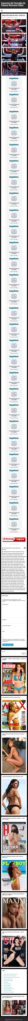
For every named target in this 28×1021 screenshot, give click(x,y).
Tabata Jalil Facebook (6, 565)
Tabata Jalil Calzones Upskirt (11, 556)
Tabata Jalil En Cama (11, 562)
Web (3, 631)
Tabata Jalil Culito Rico (14, 558)
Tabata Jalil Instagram (18, 567)
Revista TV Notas (7, 990)
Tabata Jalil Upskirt (19, 586)
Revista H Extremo (8, 987)
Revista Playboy (7, 985)
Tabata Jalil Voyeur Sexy (11, 589)
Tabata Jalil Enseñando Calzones (17, 564)
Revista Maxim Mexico (9, 988)
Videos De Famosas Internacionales (11, 977)
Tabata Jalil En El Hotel (20, 562)
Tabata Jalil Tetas (20, 583)
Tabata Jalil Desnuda (18, 561)
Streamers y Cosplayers (9, 992)
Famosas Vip (21, 553)
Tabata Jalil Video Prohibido (16, 588)
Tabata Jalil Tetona (5, 584)
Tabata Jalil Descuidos (9, 559)
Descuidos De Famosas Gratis (9, 551)
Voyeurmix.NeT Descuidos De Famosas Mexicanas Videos (13, 4)
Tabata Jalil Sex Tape (6, 580)
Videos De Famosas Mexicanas (14, 548)
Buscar (3, 651)
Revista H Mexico (7, 983)
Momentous (20, 1019)
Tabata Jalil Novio (16, 575)
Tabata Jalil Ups (12, 586)
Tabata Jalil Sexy (13, 580)
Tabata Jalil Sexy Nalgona (12, 581)
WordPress (12, 1019)
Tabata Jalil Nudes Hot (8, 577)
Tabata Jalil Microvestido (13, 569)
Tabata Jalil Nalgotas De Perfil (19, 573)
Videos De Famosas (5, 591)
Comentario (5, 604)
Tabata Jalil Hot (22, 565)
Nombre (4, 619)
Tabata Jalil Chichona (22, 556)
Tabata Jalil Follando (14, 565)
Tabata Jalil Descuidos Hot (19, 559)
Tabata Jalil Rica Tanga (20, 578)
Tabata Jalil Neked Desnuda (7, 575)
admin (16, 17)
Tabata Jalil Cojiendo (6, 558)
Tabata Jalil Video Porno (6, 588)
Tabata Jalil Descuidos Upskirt (7, 561)
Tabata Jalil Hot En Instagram (7, 567)
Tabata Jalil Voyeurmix (20, 589)
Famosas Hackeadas (8, 980)
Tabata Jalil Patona (17, 577)
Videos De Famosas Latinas (10, 975)
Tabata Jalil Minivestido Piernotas (13, 572)
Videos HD (4, 549)
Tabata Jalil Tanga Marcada (11, 583)
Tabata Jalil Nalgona (9, 573)
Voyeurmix (12, 591)
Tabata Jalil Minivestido (10, 570)
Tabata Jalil (6, 548)
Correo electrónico (6, 625)
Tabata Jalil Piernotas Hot (11, 578)
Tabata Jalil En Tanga (6, 564)
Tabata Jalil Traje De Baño (15, 584)
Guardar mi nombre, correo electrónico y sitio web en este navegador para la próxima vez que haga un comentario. (13, 640)
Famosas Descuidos (15, 553)
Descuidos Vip (18, 551)
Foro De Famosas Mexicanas (7, 554)
